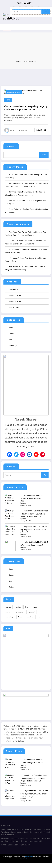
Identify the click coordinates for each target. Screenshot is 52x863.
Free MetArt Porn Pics (17, 232)
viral (38, 617)
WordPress (29, 857)
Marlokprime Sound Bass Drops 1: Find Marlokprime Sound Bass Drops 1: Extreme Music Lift (34, 514)
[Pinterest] (42, 454)
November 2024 (15, 301)
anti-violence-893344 (17, 240)
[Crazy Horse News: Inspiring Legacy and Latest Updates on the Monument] (26, 91)
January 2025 (14, 289)
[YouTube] (36, 454)
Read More (41, 130)
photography (20, 612)
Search (11, 146)
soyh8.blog (11, 18)
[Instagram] (22, 454)
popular (32, 612)
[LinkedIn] (29, 454)
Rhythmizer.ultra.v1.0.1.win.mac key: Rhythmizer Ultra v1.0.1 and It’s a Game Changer (34, 529)
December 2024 (15, 295)
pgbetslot (12, 258)
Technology (13, 345)
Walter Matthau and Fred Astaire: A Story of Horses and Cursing (32, 498)
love (26, 607)
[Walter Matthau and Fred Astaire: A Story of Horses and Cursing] (10, 499)
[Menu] (7, 27)
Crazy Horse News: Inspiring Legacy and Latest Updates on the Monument (25, 108)
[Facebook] (9, 454)
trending (29, 617)
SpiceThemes (27, 859)
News (8, 100)
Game (11, 327)
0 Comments (23, 130)
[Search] (36, 26)
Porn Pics (12, 266)
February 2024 (14, 307)
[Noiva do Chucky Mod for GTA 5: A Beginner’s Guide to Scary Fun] (10, 546)
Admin (12, 130)
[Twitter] (16, 454)
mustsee (8, 612)
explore (8, 607)
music (35, 607)
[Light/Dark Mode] (48, 25)
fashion (18, 607)
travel (20, 617)
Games (11, 333)
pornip (11, 249)
